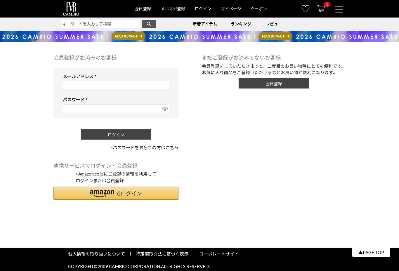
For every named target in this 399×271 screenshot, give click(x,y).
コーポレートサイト (217, 253)
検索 (149, 24)
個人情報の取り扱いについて (98, 253)
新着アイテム (205, 23)
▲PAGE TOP (371, 252)
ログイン (203, 8)
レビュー (274, 23)
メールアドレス (81, 77)
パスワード (76, 100)
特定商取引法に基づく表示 (162, 253)
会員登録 (143, 8)
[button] (115, 193)
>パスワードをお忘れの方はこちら (144, 147)
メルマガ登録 (173, 8)
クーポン (259, 8)
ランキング (241, 23)
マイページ (231, 8)
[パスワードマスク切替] (165, 109)
